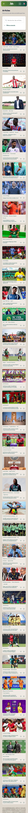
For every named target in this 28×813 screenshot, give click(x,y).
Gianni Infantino (11, 322)
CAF (4, 322)
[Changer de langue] (24, 3)
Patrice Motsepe (6, 756)
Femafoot (5, 560)
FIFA (6, 322)
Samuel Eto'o (5, 110)
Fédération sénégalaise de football (9, 537)
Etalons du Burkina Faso (7, 239)
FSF (18, 537)
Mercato (10, 46)
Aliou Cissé (11, 110)
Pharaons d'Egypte (12, 216)
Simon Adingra (16, 46)
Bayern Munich (12, 471)
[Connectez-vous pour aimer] (21, 50)
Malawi (12, 447)
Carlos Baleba (5, 68)
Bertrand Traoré (6, 153)
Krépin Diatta (5, 46)
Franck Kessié (12, 153)
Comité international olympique (9, 516)
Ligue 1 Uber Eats (6, 300)
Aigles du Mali (10, 560)
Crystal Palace (5, 132)
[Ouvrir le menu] (3, 3)
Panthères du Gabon (7, 582)
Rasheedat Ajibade (6, 669)
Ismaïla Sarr (11, 132)
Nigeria (4, 362)
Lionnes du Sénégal (6, 733)
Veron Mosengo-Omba (10, 754)
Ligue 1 (11, 300)
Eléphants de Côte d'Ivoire (8, 492)
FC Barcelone (5, 216)
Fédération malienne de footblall (9, 558)
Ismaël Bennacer (6, 155)
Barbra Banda (14, 669)
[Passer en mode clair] (20, 3)
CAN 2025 (5, 584)
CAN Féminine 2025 (6, 447)
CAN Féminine (5, 383)
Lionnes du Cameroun (11, 362)
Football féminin (12, 426)
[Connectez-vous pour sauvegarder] (24, 50)
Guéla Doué (5, 494)
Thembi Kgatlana (6, 693)
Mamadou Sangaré (6, 89)
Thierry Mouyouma (15, 582)
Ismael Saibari (5, 471)
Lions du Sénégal (6, 195)
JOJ (17, 516)
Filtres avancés (10, 25)
